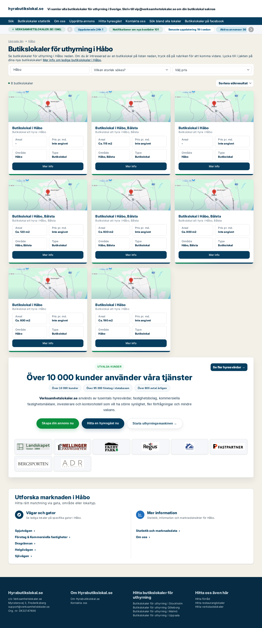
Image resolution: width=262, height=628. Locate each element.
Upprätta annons (82, 21)
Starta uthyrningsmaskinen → (155, 423)
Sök (11, 21)
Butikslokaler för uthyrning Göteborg (156, 607)
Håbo (31, 41)
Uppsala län (15, 41)
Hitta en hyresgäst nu (103, 423)
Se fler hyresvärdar (229, 367)
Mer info (48, 166)
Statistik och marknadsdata (156, 531)
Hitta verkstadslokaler (209, 606)
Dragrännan (24, 543)
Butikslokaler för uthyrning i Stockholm (158, 603)
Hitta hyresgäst (110, 21)
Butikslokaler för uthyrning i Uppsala (156, 615)
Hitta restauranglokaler (210, 602)
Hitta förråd (202, 598)
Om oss (59, 21)
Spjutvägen (23, 531)
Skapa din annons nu (58, 423)
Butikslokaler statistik (34, 21)
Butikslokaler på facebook (204, 21)
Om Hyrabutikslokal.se (85, 598)
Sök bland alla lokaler (165, 21)
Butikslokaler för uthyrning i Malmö (155, 611)
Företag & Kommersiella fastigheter (41, 537)
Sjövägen (22, 556)
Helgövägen (24, 550)
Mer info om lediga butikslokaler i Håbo (72, 60)
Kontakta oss (135, 21)
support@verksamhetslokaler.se (28, 606)
